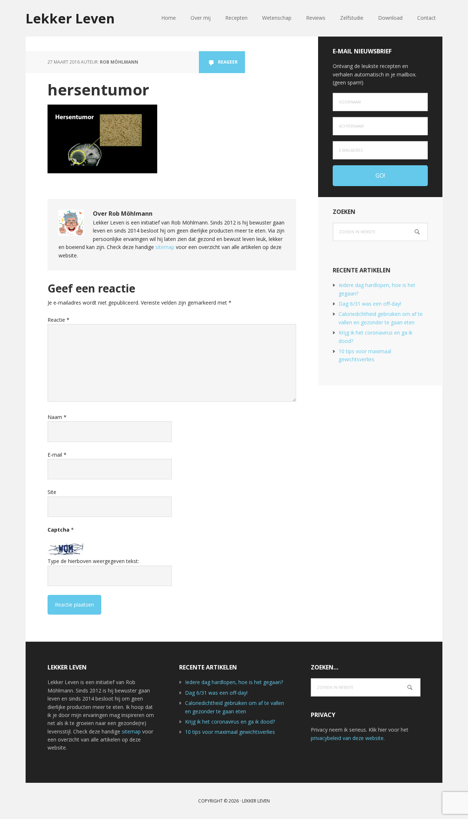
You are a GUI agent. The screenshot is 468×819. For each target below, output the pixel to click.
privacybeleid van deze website (347, 738)
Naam (57, 417)
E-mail (57, 454)
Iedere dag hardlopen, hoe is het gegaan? (234, 682)
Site (52, 491)
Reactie (58, 319)
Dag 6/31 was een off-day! (370, 303)
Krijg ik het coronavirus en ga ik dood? (230, 721)
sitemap (164, 247)
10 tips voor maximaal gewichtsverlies (230, 731)
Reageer (228, 62)
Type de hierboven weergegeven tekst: (93, 561)
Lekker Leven (70, 18)
